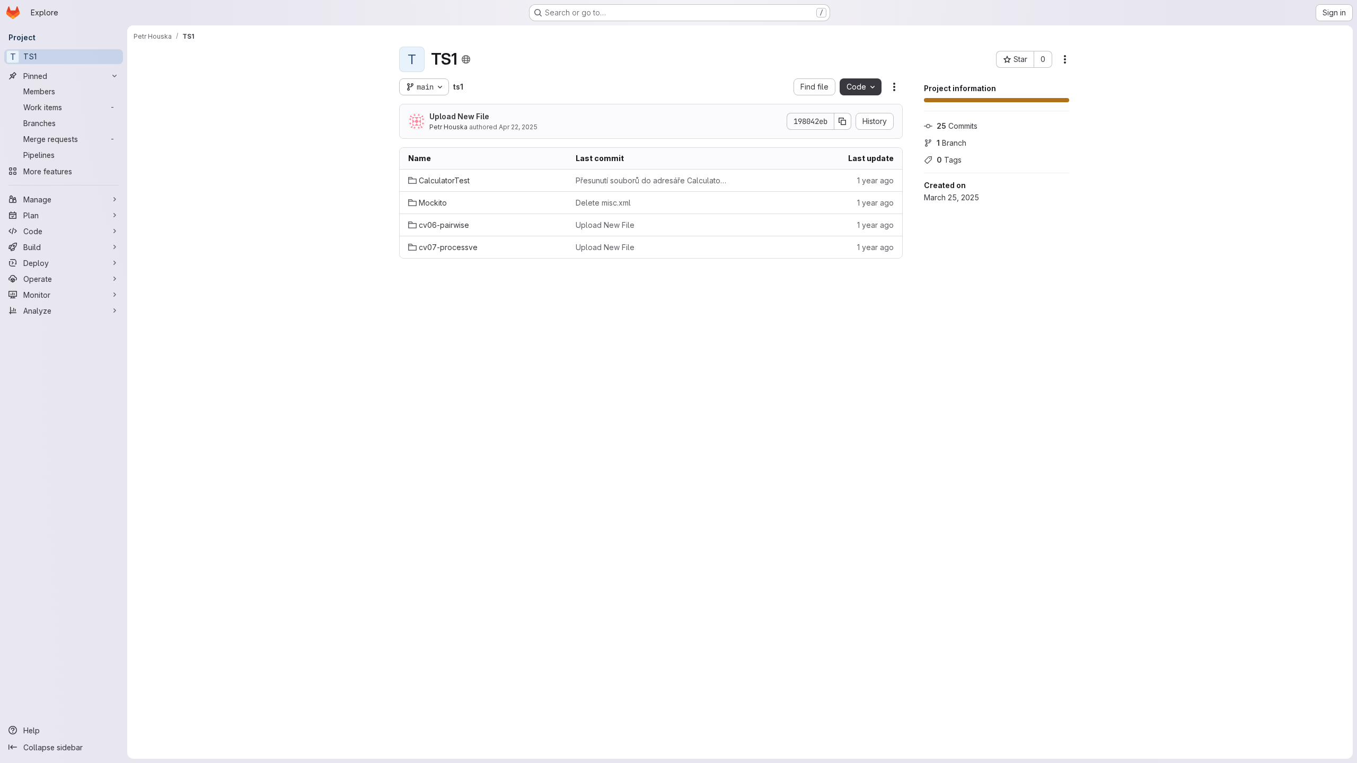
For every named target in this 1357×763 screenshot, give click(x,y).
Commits (957, 125)
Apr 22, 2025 (518, 127)
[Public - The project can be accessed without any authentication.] (466, 59)
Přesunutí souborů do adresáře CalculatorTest (651, 180)
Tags (949, 159)
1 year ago (875, 180)
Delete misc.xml (603, 202)
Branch (951, 142)
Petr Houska (448, 127)
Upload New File (459, 116)
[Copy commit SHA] (842, 121)
